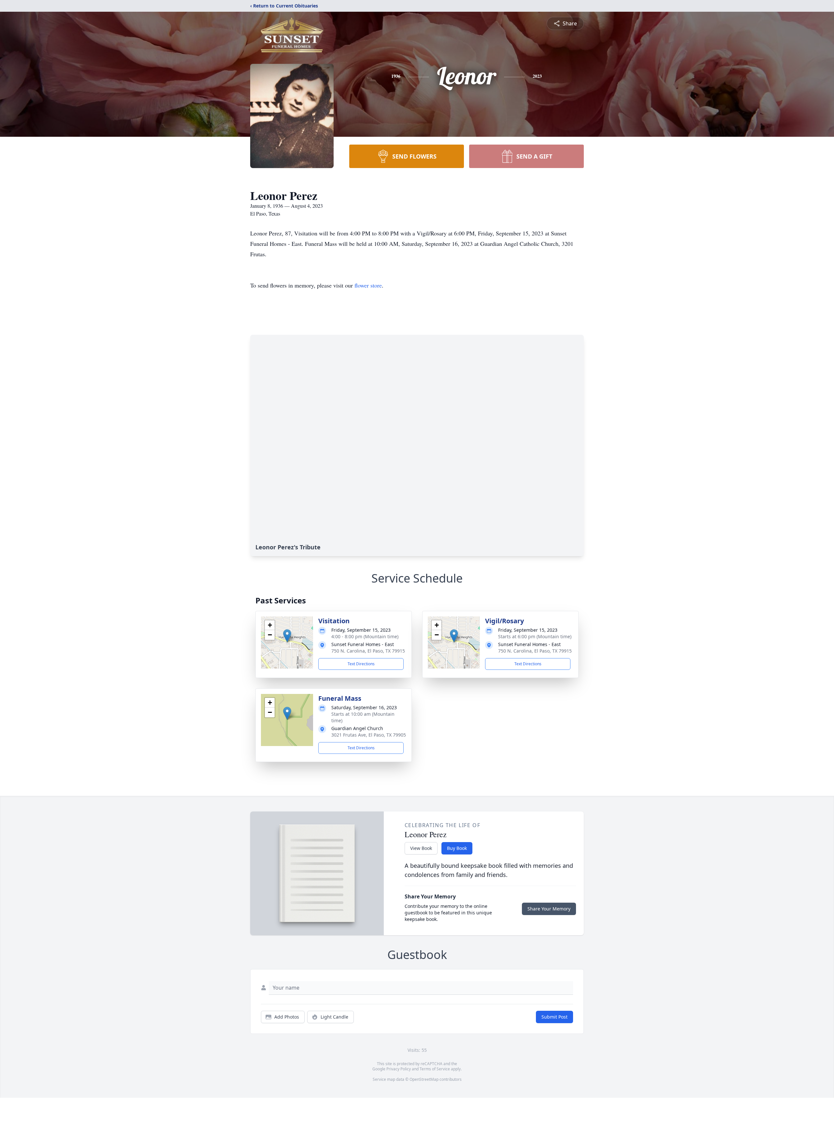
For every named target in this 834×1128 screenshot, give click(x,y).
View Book (421, 848)
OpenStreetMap (424, 1079)
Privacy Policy (398, 1069)
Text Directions (361, 664)
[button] (287, 635)
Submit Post (554, 1017)
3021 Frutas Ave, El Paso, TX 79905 (368, 735)
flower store (368, 285)
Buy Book (457, 848)
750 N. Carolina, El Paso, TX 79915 (368, 651)
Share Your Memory (548, 909)
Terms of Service (435, 1069)
